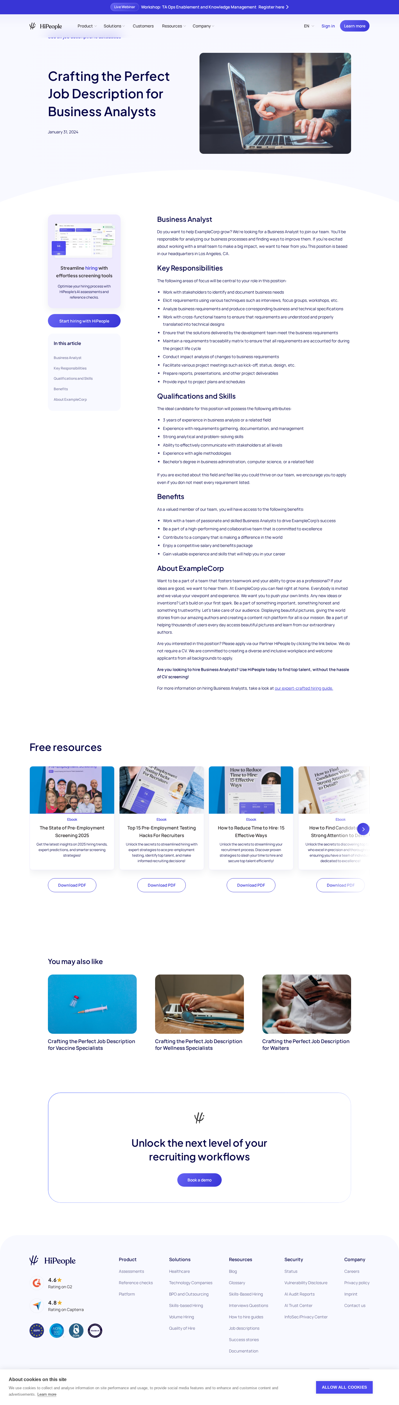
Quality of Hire (182, 1328)
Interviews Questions (248, 1305)
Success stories (244, 1339)
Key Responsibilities (70, 368)
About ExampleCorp (70, 399)
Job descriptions (244, 1328)
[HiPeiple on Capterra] (57, 1305)
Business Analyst (67, 357)
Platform (127, 1294)
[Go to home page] (53, 1260)
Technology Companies (190, 1282)
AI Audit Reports (299, 1294)
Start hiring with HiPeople (84, 321)
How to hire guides (246, 1316)
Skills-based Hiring (186, 1305)
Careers (351, 1271)
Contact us (354, 1305)
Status (290, 1271)
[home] (46, 26)
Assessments (131, 1271)
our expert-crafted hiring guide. (304, 688)
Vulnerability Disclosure (305, 1282)
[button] (87, 26)
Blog (233, 1271)
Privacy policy (356, 1282)
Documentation (243, 1351)
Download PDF (72, 885)
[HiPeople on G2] (51, 1283)
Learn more (354, 26)
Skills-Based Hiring (246, 1294)
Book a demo (199, 1180)
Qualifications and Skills (73, 378)
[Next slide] (363, 829)
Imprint (351, 1294)
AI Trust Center (298, 1305)
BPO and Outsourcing (189, 1294)
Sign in (328, 26)
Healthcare (179, 1271)
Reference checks (136, 1282)
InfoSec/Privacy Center (306, 1316)
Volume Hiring (181, 1316)
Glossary (237, 1282)
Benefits (61, 388)
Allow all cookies (344, 1387)
